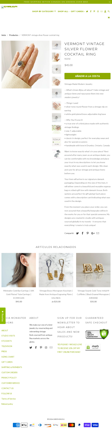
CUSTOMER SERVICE (10, 383)
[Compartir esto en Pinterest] (87, 233)
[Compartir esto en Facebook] (82, 233)
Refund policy (7, 404)
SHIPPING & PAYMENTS (11, 367)
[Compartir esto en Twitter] (77, 233)
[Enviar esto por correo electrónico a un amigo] (97, 233)
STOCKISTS (6, 341)
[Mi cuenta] (105, 12)
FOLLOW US (6, 393)
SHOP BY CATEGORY (44, 11)
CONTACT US (7, 388)
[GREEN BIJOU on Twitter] (31, 347)
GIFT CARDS (7, 362)
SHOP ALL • (63, 11)
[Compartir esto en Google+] (92, 233)
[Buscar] (109, 12)
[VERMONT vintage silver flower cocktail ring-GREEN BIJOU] (25, 65)
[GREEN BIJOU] (14, 7)
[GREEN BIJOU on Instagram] (46, 347)
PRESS (4, 351)
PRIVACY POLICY (8, 378)
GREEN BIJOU (58, 419)
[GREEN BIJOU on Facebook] (36, 347)
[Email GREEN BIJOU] (51, 347)
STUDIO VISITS (8, 336)
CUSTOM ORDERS (9, 372)
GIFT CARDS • (78, 11)
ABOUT (4, 330)
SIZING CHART (7, 357)
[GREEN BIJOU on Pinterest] (41, 347)
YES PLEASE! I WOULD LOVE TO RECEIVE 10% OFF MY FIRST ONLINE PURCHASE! (69, 348)
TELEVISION (6, 346)
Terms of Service (8, 399)
